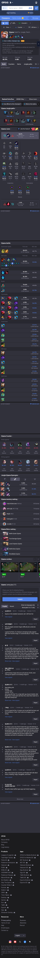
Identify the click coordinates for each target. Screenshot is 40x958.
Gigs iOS (22, 872)
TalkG (3, 905)
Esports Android (25, 880)
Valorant (4, 865)
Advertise (23, 923)
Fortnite (3, 887)
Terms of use (5, 923)
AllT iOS (22, 862)
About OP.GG (5, 840)
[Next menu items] (30, 18)
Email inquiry (5, 928)
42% (14, 23)
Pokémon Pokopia (7, 875)
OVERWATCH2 (6, 872)
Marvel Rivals (5, 877)
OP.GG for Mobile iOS (26, 857)
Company (4, 842)
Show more (8, 661)
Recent (12, 606)
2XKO (3, 892)
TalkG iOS (23, 877)
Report (35, 619)
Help (2, 925)
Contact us (4, 930)
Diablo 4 (3, 890)
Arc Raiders (5, 880)
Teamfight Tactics (7, 857)
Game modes (17, 18)
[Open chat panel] (38, 44)
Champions (6, 18)
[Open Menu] (36, 2)
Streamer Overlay (7, 912)
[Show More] (11, 2)
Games (3, 900)
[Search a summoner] (30, 8)
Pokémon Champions (8, 862)
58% (6, 23)
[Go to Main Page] (5, 2)
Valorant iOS (24, 867)
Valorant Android (25, 865)
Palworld (4, 860)
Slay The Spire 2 (6, 882)
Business (23, 920)
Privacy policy (6, 920)
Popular (4, 606)
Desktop (4, 897)
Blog (2, 845)
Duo (2, 902)
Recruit (22, 925)
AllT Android (24, 860)
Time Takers (5, 895)
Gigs (2, 910)
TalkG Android (24, 875)
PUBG (3, 867)
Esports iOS (23, 882)
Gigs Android (24, 870)
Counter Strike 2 (6, 885)
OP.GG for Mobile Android (28, 855)
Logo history (5, 847)
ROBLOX (4, 870)
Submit (20, 599)
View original (8, 617)
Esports (3, 907)
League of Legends (7, 855)
